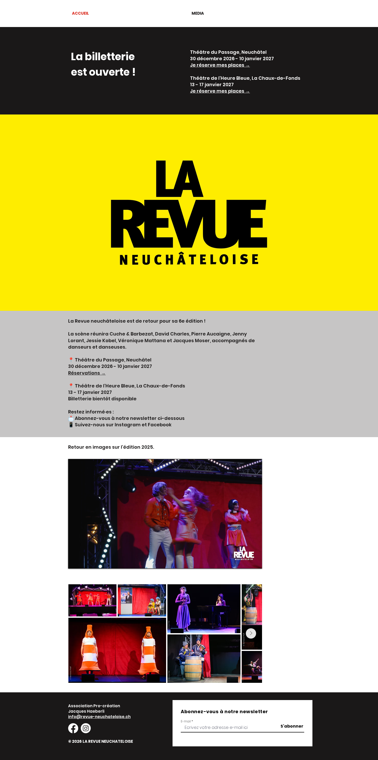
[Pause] (74, 561)
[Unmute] (83, 561)
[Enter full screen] (255, 561)
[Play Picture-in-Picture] (246, 561)
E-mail (186, 721)
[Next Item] (251, 633)
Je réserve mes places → (220, 65)
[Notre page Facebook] (73, 728)
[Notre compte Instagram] (86, 728)
